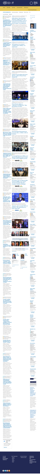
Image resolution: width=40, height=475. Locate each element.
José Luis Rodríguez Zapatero (32, 316)
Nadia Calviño (32, 199)
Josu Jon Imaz (32, 343)
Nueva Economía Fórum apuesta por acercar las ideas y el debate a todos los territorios (20, 133)
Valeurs (13, 460)
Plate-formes (26, 12)
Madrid (4, 80)
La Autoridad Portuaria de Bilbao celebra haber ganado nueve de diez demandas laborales (7, 44)
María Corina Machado (32, 111)
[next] (32, 379)
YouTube (7, 471)
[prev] (31, 379)
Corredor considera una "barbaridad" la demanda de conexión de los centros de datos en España (7, 301)
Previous (10, 234)
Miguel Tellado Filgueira (32, 289)
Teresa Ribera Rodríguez (32, 77)
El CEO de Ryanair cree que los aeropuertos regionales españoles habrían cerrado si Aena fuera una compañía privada (33, 391)
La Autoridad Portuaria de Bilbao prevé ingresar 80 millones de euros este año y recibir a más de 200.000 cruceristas (20, 157)
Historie (13, 457)
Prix (29, 12)
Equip (13, 461)
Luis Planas (32, 136)
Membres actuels (23, 457)
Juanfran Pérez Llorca (32, 275)
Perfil (22, 268)
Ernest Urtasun (32, 212)
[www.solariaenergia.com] (20, 210)
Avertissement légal (33, 461)
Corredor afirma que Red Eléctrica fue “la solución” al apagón (7, 341)
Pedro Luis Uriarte (32, 173)
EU (33, 15)
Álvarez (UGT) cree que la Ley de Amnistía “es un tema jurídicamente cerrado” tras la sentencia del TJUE (7, 222)
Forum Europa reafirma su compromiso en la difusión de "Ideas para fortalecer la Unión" (19, 105)
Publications (21, 12)
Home (4, 7)
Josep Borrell (32, 184)
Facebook (3, 471)
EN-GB (32, 17)
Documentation (19, 7)
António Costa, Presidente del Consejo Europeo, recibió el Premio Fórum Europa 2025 (20, 76)
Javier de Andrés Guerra (33, 66)
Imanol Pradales (33, 161)
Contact (31, 462)
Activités (13, 7)
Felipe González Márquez (32, 124)
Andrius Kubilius (33, 356)
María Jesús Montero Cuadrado (32, 148)
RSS (9, 471)
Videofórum (26, 7)
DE (30, 17)
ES (30, 15)
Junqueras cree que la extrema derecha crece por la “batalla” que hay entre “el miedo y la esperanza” (7, 155)
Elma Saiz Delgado (31, 301)
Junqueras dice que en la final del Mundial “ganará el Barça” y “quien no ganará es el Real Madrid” (7, 176)
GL (34, 15)
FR (34, 17)
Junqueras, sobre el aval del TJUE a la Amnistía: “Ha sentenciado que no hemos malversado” (20, 207)
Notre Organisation (6, 12)
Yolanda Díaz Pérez (32, 261)
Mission (13, 458)
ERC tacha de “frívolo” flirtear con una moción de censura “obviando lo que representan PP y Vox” (7, 134)
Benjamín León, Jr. (32, 329)
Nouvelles (8, 7)
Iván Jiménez (18, 254)
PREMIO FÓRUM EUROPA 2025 (32, 38)
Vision (13, 459)
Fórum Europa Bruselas (32, 9)
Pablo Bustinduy (33, 248)
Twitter (5, 471)
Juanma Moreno (33, 237)
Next (29, 234)
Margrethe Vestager (32, 94)
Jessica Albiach (32, 224)
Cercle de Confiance (15, 12)
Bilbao (4, 39)
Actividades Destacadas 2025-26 (33, 31)
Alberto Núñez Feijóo (32, 53)
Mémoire (10, 14)
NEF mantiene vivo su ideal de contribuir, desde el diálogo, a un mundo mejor (18, 45)
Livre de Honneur (5, 14)
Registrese (5, 447)
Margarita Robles (33, 369)
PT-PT (31, 18)
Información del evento (33, 49)
